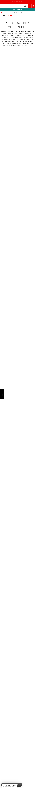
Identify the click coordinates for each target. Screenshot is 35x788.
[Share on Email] (11, 15)
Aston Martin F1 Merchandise (14, 13)
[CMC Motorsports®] (13, 6)
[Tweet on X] (6, 15)
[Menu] (2, 6)
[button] (17, 9)
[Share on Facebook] (8, 15)
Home (3, 13)
